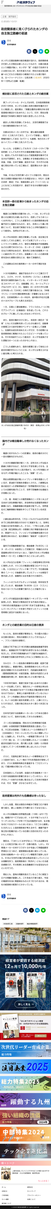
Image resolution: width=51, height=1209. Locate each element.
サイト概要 (5, 1199)
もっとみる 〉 (44, 1181)
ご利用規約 (5, 1195)
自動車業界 (19, 923)
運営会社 (30, 1187)
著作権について (6, 1203)
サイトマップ (31, 1191)
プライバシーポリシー (34, 1195)
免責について (31, 1199)
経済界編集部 (11, 44)
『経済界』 (39, 78)
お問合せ (4, 1191)
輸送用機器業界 (32, 923)
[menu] (2, 2)
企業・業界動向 (9, 17)
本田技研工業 (8, 923)
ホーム (4, 1187)
